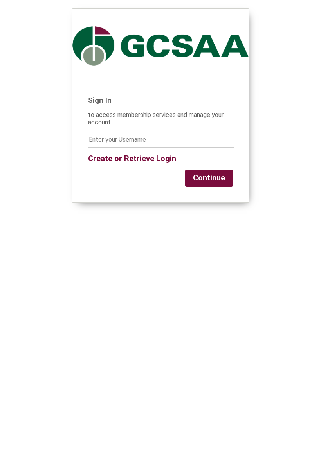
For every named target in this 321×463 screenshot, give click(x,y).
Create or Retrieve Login (132, 158)
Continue (209, 177)
